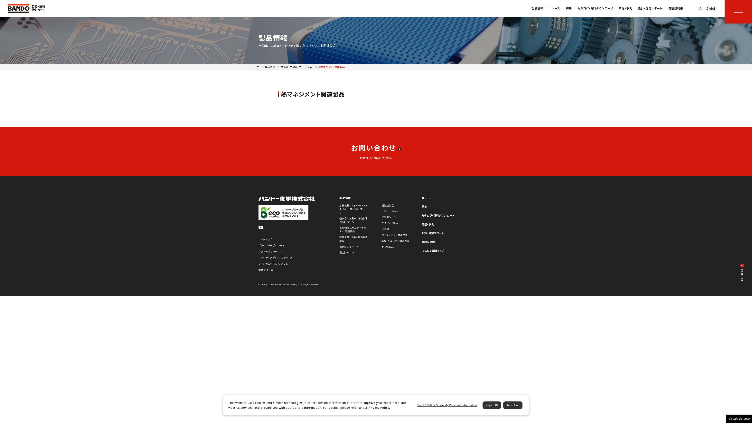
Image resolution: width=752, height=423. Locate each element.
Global (711, 8)
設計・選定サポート (650, 8)
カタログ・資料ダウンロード (595, 8)
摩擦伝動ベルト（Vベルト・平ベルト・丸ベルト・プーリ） (353, 209)
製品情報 (537, 8)
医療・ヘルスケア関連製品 (395, 241)
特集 (569, 8)
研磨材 (385, 229)
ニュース (554, 8)
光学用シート (388, 217)
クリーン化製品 (389, 223)
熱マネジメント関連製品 (394, 235)
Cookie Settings (739, 418)
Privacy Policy (379, 407)
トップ (256, 67)
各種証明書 (675, 8)
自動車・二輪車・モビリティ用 (296, 67)
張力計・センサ (347, 252)
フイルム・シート (390, 211)
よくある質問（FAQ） (433, 250)
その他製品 (387, 246)
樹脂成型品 (387, 205)
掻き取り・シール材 (349, 246)
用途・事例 (625, 8)
